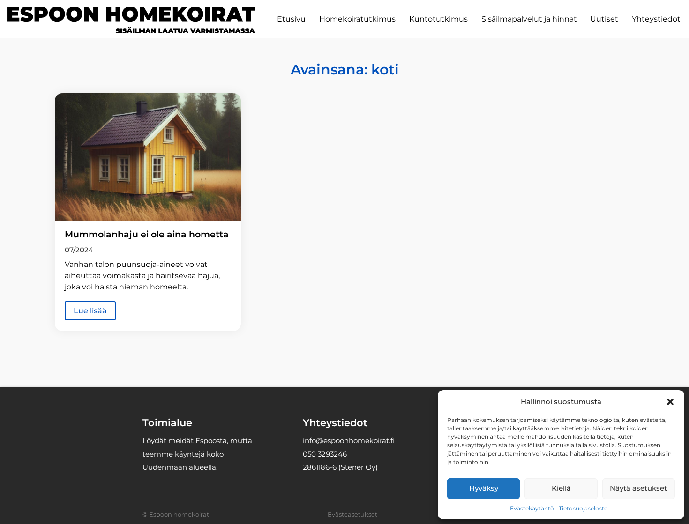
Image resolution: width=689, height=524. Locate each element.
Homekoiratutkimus (357, 19)
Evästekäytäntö (532, 508)
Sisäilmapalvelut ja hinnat (529, 19)
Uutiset (604, 19)
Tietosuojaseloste (583, 508)
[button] (670, 401)
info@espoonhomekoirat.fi (349, 440)
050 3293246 (325, 454)
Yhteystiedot (656, 19)
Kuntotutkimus (438, 19)
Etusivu (291, 19)
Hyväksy (483, 488)
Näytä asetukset (638, 488)
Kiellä (561, 488)
